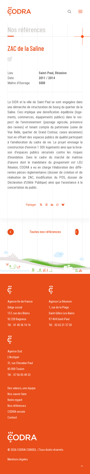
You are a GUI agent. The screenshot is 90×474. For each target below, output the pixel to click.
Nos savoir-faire (17, 394)
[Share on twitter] (41, 205)
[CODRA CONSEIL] (19, 12)
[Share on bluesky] (62, 205)
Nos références (17, 405)
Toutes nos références (45, 231)
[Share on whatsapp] (57, 205)
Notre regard (15, 400)
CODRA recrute (16, 411)
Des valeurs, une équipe (22, 388)
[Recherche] (67, 11)
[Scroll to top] (81, 466)
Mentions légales (18, 459)
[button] (80, 11)
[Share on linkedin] (51, 205)
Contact (12, 417)
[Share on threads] (46, 205)
